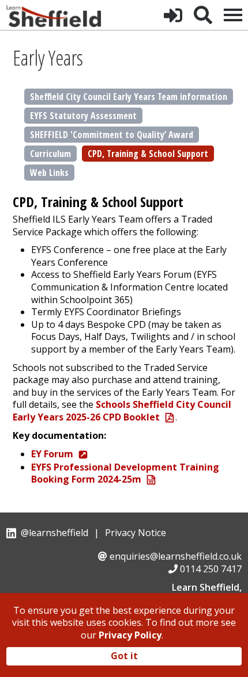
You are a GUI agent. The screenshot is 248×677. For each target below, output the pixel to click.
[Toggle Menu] (233, 15)
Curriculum (50, 153)
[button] (173, 15)
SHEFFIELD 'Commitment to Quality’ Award (111, 134)
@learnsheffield (54, 532)
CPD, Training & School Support (148, 153)
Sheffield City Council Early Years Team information (128, 96)
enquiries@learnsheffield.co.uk (176, 556)
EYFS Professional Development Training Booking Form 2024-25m (125, 473)
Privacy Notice (135, 532)
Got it (124, 655)
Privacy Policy (130, 635)
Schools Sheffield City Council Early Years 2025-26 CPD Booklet (122, 410)
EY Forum (52, 453)
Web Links (49, 172)
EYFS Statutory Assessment (83, 115)
